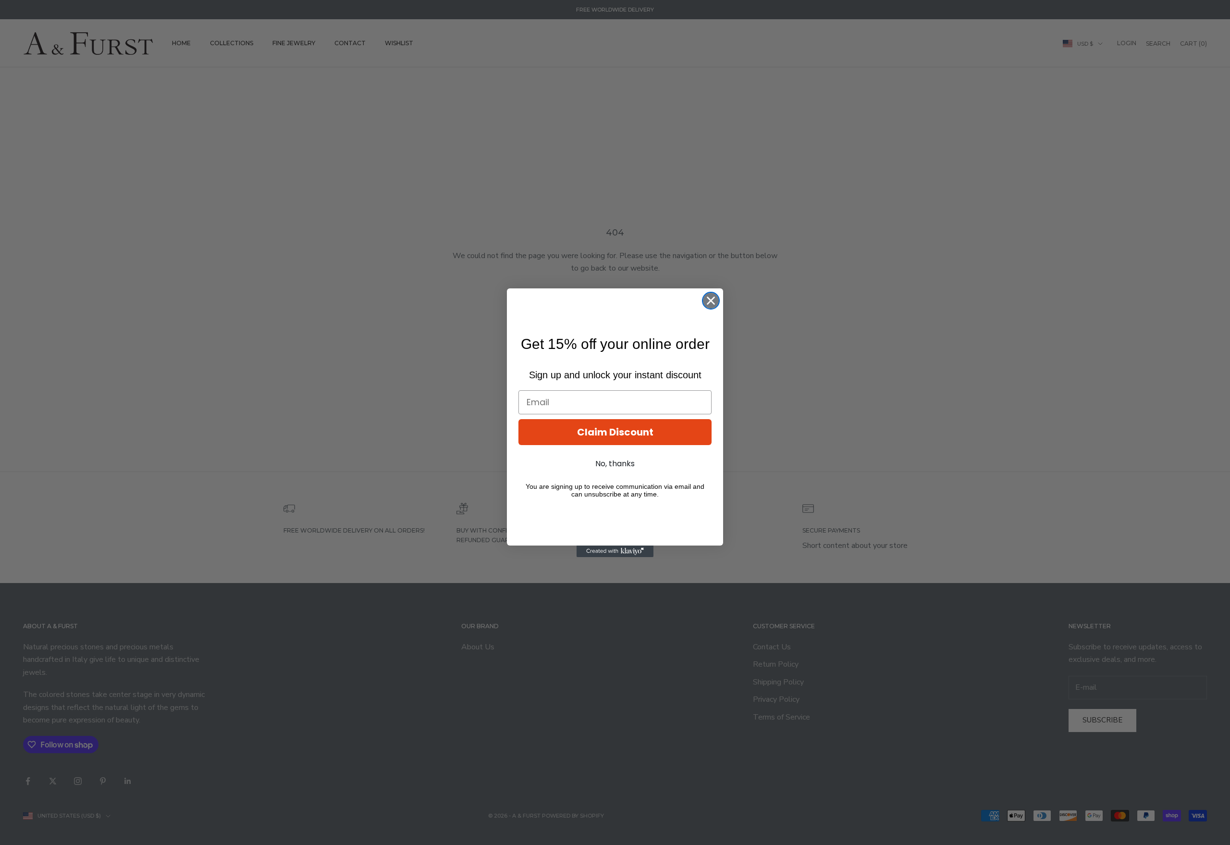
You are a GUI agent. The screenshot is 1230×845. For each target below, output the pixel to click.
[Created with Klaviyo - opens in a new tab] (615, 551)
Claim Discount (615, 432)
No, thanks (615, 463)
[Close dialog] (710, 300)
